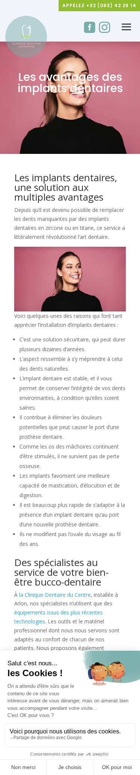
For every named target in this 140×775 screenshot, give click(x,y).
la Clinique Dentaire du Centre (55, 594)
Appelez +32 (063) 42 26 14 (99, 5)
